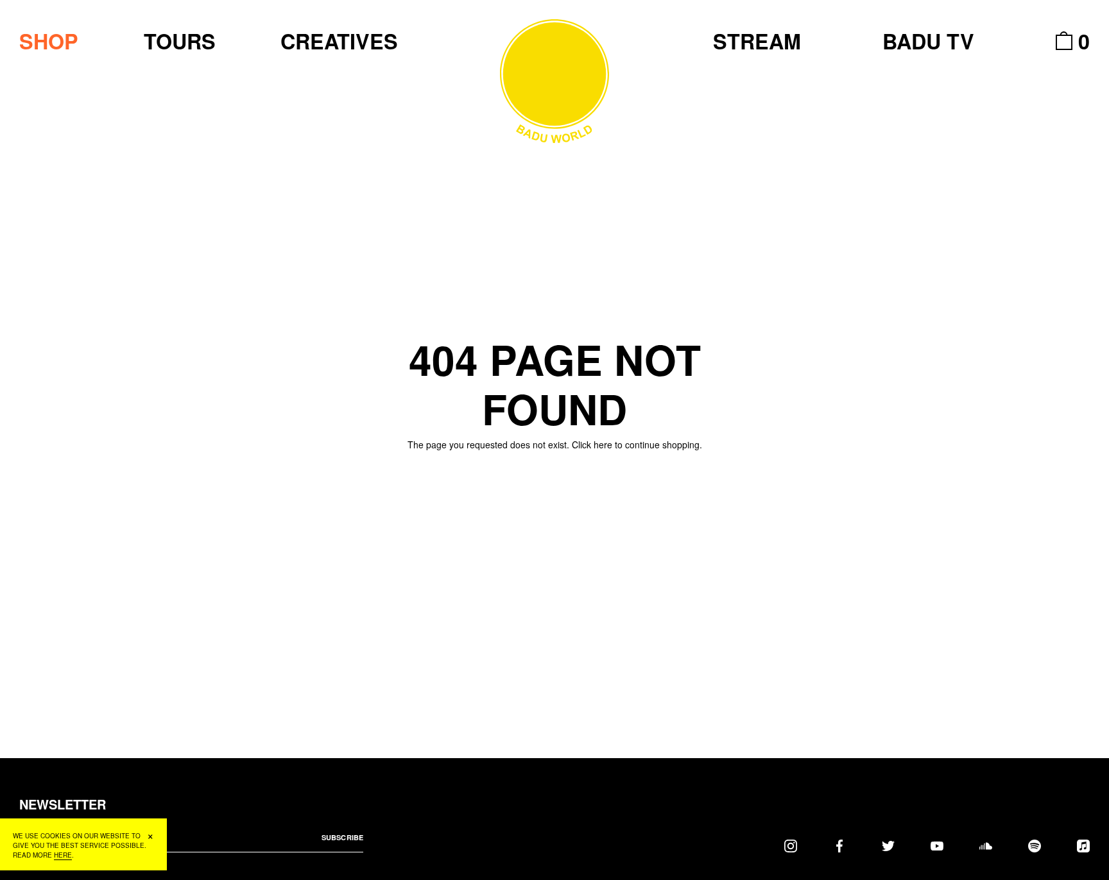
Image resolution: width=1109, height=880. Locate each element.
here (603, 444)
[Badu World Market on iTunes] (1083, 845)
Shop (48, 41)
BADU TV (928, 41)
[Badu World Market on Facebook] (839, 845)
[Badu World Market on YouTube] (937, 845)
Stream (757, 41)
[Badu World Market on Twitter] (888, 845)
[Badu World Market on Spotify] (1034, 845)
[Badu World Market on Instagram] (790, 845)
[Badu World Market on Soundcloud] (985, 845)
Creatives (339, 41)
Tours (180, 41)
